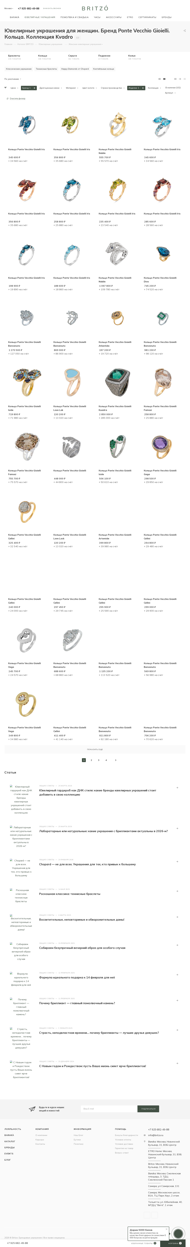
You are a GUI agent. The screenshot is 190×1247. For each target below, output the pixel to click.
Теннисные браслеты (46, 69)
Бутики (77, 1139)
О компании (41, 1135)
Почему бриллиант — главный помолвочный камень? (77, 1003)
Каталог (9, 1141)
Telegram (147, 1215)
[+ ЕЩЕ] (178, 17)
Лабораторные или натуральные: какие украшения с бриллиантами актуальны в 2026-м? (103, 831)
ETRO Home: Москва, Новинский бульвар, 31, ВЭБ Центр (165, 1154)
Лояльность (12, 1129)
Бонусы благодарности (126, 1135)
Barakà (9, 1135)
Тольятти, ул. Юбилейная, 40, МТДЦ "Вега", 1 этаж (165, 1203)
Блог (7, 1160)
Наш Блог (78, 1135)
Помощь (120, 1129)
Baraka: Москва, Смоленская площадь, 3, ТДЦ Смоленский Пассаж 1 (164, 1176)
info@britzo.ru (155, 1135)
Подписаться (148, 1109)
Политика (78, 1144)
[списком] (180, 78)
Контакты (40, 1144)
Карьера (39, 1139)
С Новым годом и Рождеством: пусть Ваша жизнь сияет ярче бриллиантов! (92, 1066)
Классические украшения (18, 69)
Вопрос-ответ (122, 1152)
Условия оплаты (123, 1139)
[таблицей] (185, 78)
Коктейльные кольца (103, 69)
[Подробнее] (177, 787)
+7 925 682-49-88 (28, 8)
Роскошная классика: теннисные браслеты (69, 894)
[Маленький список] (159, 78)
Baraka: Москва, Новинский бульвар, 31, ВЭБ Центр (164, 1143)
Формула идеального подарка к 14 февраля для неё (77, 977)
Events (8, 1153)
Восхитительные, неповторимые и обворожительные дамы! (81, 919)
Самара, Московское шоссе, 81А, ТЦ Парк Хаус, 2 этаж (164, 1194)
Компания (42, 1129)
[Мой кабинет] (184, 9)
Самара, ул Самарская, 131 (163, 1186)
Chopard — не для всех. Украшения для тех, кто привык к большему (87, 864)
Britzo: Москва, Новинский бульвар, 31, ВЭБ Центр (163, 1165)
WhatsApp (154, 1215)
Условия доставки (124, 1144)
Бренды (9, 1147)
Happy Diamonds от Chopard (75, 69)
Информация (82, 1129)
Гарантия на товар (124, 1148)
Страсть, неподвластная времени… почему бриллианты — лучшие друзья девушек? (99, 1033)
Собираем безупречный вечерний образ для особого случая (82, 948)
